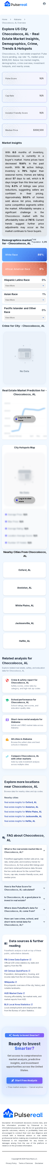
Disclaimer (39, 1163)
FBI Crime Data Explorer (16, 959)
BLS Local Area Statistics (17, 1004)
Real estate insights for (20, 802)
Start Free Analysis (26, 1080)
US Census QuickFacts (16, 970)
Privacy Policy (11, 1163)
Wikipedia (9, 982)
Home (4, 19)
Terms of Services (26, 1163)
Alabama (17, 19)
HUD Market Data (13, 993)
